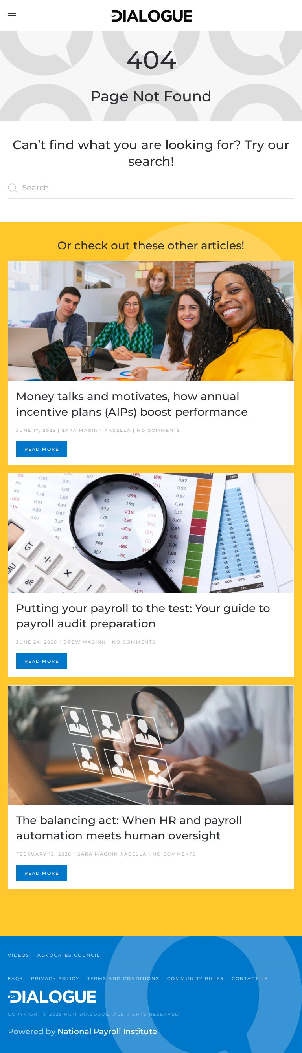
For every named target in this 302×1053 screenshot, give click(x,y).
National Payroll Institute (107, 1031)
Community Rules (195, 978)
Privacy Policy (55, 978)
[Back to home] (151, 15)
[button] (12, 15)
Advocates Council (68, 955)
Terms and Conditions (123, 978)
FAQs (15, 978)
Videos (18, 955)
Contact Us (250, 978)
